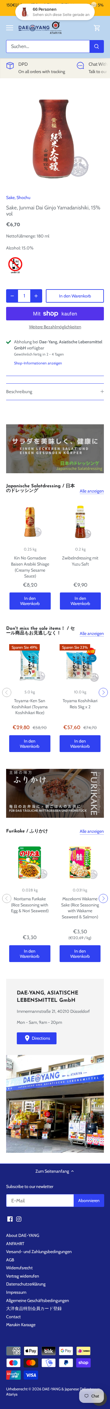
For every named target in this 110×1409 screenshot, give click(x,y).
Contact (13, 1316)
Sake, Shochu (18, 197)
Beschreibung (19, 391)
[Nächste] (103, 692)
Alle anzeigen (92, 491)
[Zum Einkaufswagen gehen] (97, 28)
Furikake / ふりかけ (27, 831)
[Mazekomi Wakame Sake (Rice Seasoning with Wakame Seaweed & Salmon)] (80, 862)
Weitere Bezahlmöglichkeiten (55, 327)
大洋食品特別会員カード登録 (34, 1308)
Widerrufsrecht (19, 1268)
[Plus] (36, 296)
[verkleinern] (12, 296)
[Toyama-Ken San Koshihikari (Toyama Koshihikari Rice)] (29, 664)
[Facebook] (10, 1219)
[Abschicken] (97, 46)
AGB (10, 1260)
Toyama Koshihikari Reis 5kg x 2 (80, 704)
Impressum (16, 1292)
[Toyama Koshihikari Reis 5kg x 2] (80, 664)
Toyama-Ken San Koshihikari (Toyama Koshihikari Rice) (30, 706)
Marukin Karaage (20, 1324)
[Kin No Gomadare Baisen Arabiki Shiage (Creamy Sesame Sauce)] (30, 522)
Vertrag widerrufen (22, 1276)
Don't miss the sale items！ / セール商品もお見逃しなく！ (40, 631)
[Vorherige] (6, 692)
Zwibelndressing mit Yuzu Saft (80, 561)
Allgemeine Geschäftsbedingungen (37, 1300)
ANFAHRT (15, 1243)
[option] (55, 138)
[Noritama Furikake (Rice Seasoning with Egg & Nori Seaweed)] (29, 862)
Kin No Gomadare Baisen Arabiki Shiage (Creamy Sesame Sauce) (30, 567)
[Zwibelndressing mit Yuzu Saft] (80, 522)
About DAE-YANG (22, 1235)
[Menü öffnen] (9, 27)
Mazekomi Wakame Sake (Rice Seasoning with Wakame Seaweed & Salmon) (80, 908)
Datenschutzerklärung (26, 1284)
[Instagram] (18, 1219)
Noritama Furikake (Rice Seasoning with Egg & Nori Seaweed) (30, 904)
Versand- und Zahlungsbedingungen (39, 1251)
